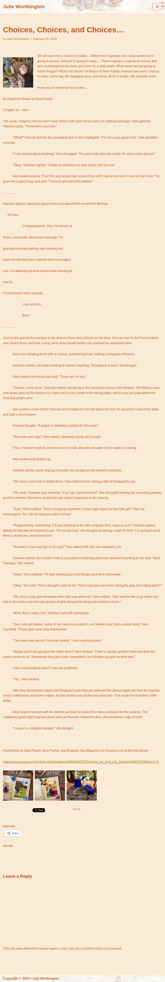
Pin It (76, 809)
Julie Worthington (18, 38)
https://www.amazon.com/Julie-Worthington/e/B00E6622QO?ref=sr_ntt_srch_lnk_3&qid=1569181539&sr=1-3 (81, 762)
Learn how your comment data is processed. (90, 948)
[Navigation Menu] (157, 6)
